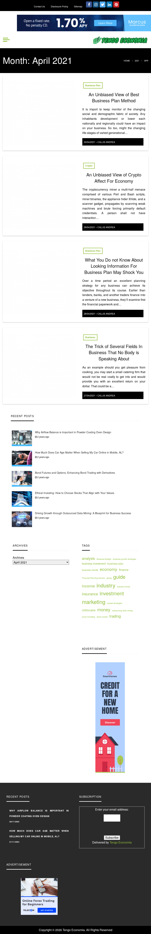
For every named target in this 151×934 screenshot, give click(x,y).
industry (105, 585)
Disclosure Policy (59, 6)
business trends (90, 570)
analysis (88, 558)
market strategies (114, 603)
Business (90, 337)
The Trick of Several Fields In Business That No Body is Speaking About (113, 352)
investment (112, 593)
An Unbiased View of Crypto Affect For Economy (113, 177)
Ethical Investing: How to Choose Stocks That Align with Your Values (74, 493)
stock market (102, 616)
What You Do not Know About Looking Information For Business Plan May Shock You (113, 265)
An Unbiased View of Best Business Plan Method (114, 97)
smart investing (88, 616)
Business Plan (92, 85)
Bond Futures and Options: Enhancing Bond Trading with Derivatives (75, 472)
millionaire (89, 610)
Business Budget (104, 559)
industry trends (123, 586)
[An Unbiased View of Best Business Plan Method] (39, 113)
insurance (90, 593)
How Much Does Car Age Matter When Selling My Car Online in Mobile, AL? (79, 452)
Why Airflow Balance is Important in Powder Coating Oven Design (73, 432)
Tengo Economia (121, 842)
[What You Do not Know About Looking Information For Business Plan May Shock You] (39, 281)
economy (108, 569)
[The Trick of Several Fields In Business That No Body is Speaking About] (39, 365)
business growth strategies (124, 559)
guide (119, 576)
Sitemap (78, 6)
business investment (94, 563)
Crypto (88, 165)
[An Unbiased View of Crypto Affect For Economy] (39, 195)
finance (124, 570)
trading (115, 616)
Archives (18, 557)
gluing (109, 578)
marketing (93, 601)
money (103, 609)
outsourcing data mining (122, 610)
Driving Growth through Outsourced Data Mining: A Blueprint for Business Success (83, 513)
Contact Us (39, 6)
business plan (115, 563)
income (88, 586)
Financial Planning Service (93, 578)
